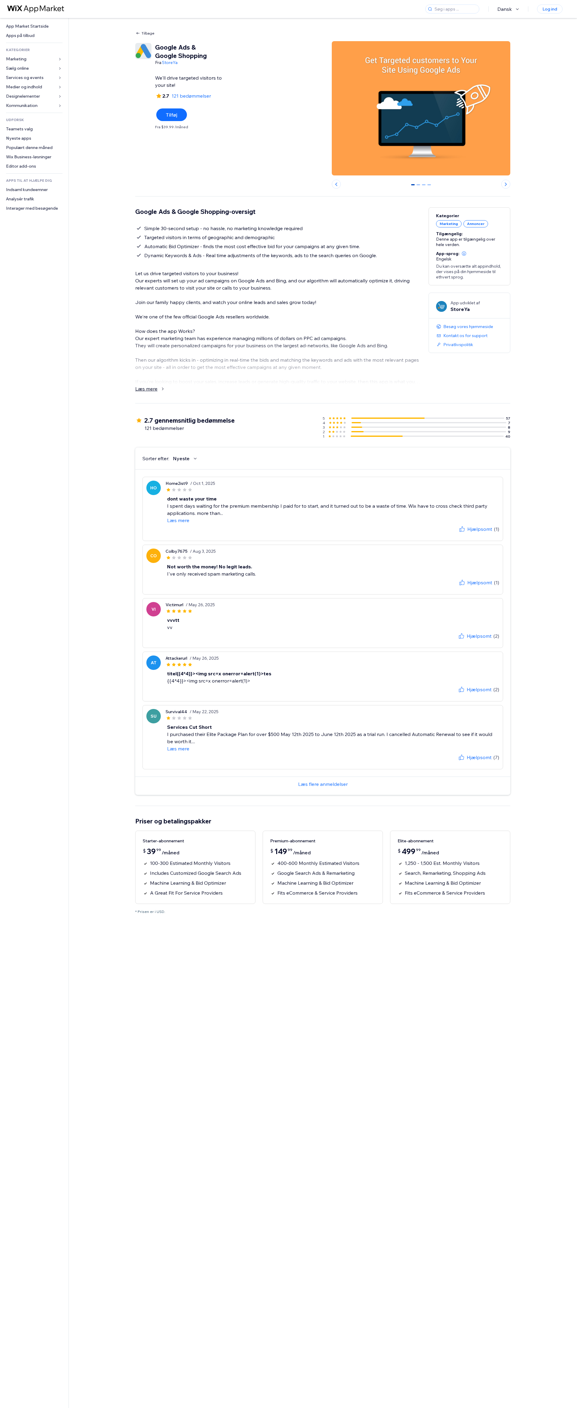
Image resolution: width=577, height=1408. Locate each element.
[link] (34, 26)
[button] (464, 253)
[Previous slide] (336, 184)
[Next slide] (505, 184)
